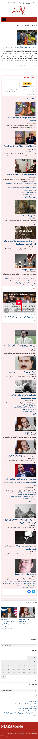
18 (8, 669)
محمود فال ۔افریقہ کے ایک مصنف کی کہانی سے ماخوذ (20, 278)
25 (8, 673)
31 (3, 676)
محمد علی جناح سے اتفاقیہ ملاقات (27, 710)
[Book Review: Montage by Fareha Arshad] (25, 109)
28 (24, 673)
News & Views (31, 99)
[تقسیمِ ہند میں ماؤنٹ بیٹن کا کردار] (25, 447)
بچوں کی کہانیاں (30, 197)
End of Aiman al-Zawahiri (29, 192)
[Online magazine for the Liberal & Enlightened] (19, 8)
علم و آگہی (32, 501)
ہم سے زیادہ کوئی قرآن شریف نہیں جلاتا (21, 47)
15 (29, 665)
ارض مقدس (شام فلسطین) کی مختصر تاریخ (23, 492)
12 (14, 665)
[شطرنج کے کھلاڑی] (25, 261)
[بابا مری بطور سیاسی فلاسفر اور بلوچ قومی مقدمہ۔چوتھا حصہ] (25, 511)
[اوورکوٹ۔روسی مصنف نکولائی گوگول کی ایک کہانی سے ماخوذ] (25, 232)
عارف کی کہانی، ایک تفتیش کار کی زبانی (24, 280)
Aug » (35, 680)
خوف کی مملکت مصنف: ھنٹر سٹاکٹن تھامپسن (22, 496)
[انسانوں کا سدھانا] (25, 207)
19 (14, 669)
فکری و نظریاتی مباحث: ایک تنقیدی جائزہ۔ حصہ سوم (20, 583)
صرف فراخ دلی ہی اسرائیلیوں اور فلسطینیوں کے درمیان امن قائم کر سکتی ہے (19, 482)
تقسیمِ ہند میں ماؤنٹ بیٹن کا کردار (22, 456)
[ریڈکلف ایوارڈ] (25, 424)
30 (34, 673)
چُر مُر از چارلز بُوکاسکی (29, 409)
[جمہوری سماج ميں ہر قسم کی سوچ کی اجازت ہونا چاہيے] (9, 612)
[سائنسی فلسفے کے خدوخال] (25, 566)
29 (29, 673)
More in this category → (29, 194)
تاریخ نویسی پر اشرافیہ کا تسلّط (27, 494)
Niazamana (12, 726)
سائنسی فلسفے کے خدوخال (25, 574)
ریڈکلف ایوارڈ (30, 432)
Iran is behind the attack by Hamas (21, 174)
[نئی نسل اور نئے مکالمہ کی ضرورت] (25, 363)
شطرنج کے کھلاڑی (28, 269)
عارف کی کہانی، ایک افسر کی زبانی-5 (25, 283)
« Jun (30, 680)
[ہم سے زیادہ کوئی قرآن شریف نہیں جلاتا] (27, 37)
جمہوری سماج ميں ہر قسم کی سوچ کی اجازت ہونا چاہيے (8, 623)
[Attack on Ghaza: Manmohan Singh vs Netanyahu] (25, 137)
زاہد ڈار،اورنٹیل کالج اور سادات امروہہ (24, 407)
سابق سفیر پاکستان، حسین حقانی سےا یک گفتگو (22, 317)
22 (29, 669)
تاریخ (34, 414)
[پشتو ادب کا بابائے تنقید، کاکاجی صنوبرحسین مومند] (25, 386)
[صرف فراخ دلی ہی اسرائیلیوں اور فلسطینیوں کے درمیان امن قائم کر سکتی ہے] (25, 470)
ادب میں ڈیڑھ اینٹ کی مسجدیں (27, 405)
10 (3, 665)
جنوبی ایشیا (4, 619)
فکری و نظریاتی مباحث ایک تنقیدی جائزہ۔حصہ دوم (21, 585)
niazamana (11, 736)
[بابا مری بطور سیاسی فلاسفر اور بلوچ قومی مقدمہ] (25, 537)
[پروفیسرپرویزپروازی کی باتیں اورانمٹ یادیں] (25, 337)
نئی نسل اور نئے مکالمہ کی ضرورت (21, 372)
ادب (35, 327)
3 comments (27, 66)
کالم (35, 66)
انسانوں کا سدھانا (29, 215)
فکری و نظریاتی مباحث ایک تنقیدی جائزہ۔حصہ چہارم (20, 581)
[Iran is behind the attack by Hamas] (25, 166)
